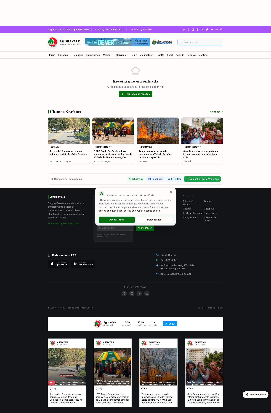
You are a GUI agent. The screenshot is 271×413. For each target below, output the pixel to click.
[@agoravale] (98, 324)
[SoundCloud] (212, 30)
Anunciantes (93, 55)
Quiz (134, 55)
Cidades (78, 55)
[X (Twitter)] (202, 30)
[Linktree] (221, 30)
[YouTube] (217, 30)
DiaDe (161, 55)
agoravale (62, 342)
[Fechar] (171, 192)
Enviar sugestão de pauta (65, 223)
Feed (170, 55)
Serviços (121, 55)
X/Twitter (176, 179)
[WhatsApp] (198, 30)
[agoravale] (52, 343)
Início (52, 55)
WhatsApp (137, 179)
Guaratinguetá (211, 213)
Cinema (191, 55)
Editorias (63, 55)
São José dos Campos (190, 203)
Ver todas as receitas (138, 94)
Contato (203, 55)
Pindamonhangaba (192, 213)
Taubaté (208, 201)
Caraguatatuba (190, 217)
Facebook (157, 179)
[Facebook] (188, 30)
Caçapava (209, 208)
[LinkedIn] (147, 293)
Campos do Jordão (210, 219)
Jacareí (187, 208)
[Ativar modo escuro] (184, 30)
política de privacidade (110, 210)
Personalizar (154, 219)
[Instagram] (193, 30)
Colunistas (146, 55)
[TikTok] (207, 30)
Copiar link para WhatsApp (204, 179)
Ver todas (215, 111)
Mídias (106, 55)
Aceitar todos (116, 219)
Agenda (180, 55)
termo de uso (153, 210)
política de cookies (133, 210)
